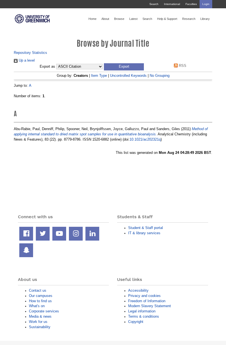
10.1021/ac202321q (145, 139)
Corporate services (44, 311)
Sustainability (39, 327)
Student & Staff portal (145, 228)
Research (188, 18)
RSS (182, 66)
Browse (119, 18)
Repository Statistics (30, 53)
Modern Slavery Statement (149, 306)
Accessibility (138, 290)
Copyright (135, 322)
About (105, 18)
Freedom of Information (146, 301)
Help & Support (167, 18)
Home (92, 18)
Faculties (191, 4)
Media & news (40, 316)
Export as (47, 67)
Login (205, 4)
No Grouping (160, 75)
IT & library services (144, 233)
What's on (37, 306)
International (172, 4)
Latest (133, 18)
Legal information (141, 311)
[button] (124, 66)
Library (205, 18)
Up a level (26, 60)
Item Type (99, 75)
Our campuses (40, 296)
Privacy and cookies (144, 296)
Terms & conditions (143, 316)
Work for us (38, 322)
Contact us (37, 290)
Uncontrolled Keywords (128, 75)
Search (153, 4)
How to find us (40, 301)
